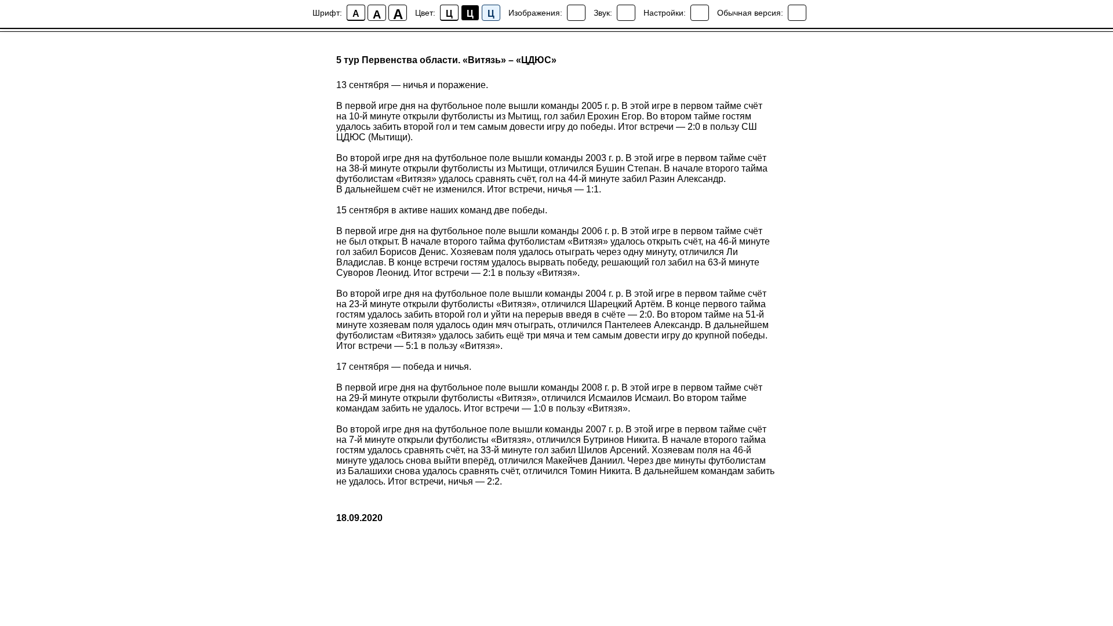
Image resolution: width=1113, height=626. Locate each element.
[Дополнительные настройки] (699, 13)
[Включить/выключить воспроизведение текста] (626, 13)
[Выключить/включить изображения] (576, 13)
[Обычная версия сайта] (797, 13)
